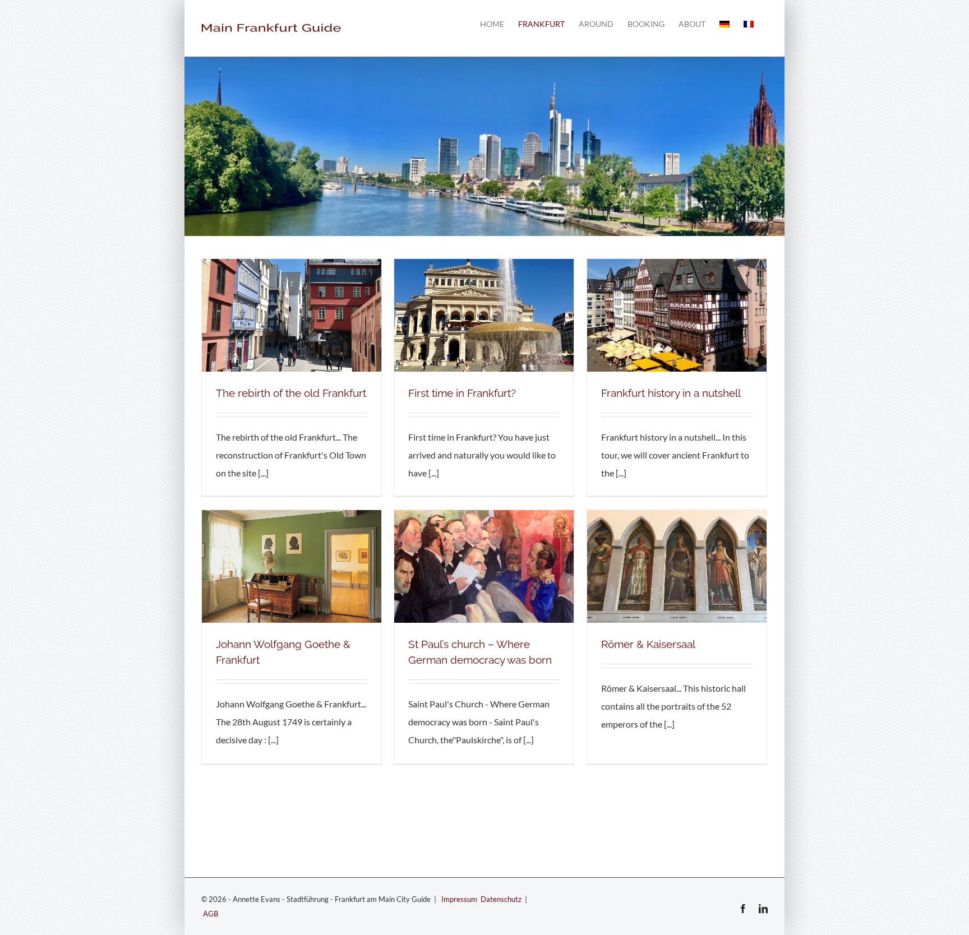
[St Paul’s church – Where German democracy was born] (484, 518)
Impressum (459, 899)
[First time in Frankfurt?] (484, 267)
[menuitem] (724, 24)
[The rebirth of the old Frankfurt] (291, 267)
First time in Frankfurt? (462, 393)
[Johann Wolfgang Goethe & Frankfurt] (291, 518)
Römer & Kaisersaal (648, 644)
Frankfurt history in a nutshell (671, 393)
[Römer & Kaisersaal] (677, 518)
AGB (210, 913)
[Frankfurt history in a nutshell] (677, 267)
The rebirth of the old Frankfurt (291, 393)
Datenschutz (501, 899)
